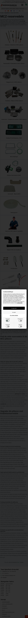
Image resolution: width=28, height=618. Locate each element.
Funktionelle (8, 324)
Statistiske (20, 324)
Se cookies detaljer (14, 315)
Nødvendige (8, 318)
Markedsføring (20, 318)
